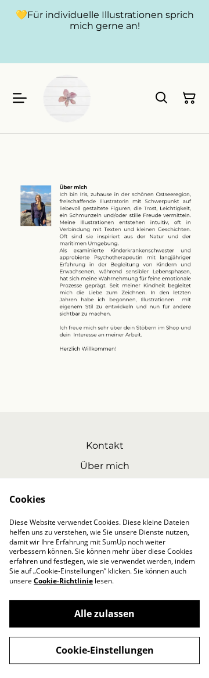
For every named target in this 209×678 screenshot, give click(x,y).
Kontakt (105, 445)
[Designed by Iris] (67, 98)
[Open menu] (20, 98)
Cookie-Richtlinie (63, 581)
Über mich (104, 465)
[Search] (161, 98)
